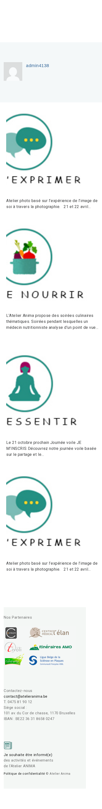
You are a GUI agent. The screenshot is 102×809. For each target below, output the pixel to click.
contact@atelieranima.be (26, 696)
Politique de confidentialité (24, 773)
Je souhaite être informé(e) (28, 755)
